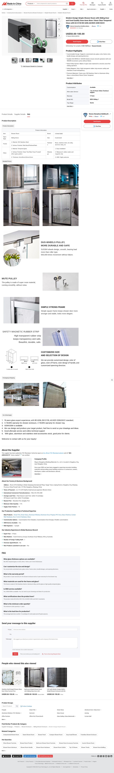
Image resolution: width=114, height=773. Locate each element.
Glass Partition (66, 515)
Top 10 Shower (73, 747)
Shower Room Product (26, 743)
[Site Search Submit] (72, 3)
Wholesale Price (67, 761)
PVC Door (58, 515)
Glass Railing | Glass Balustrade (65, 716)
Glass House (60, 713)
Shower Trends (85, 747)
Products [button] (30, 4)
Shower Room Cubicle (60, 747)
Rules (111, 9)
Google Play (17, 756)
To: (11, 634)
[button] (67, 3)
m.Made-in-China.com (61, 763)
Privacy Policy (84, 767)
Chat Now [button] (102, 42)
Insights (94, 761)
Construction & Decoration (14, 13)
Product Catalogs (27, 706)
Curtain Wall (88, 716)
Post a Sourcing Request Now (51, 654)
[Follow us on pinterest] (109, 756)
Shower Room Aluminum (10, 747)
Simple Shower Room (50, 13)
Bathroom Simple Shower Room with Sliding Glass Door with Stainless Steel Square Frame (33, 691)
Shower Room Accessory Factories (68, 743)
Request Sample (96, 46)
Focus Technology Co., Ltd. (44, 767)
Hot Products (21, 761)
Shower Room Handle (27, 747)
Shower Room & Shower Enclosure (33, 13)
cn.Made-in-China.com (73, 763)
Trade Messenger (30, 756)
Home (3, 13)
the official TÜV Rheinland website (53, 453)
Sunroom (31, 713)
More (3, 750)
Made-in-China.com (49, 763)
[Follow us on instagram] (103, 756)
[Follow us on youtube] (106, 756)
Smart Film (17, 515)
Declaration (75, 767)
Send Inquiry (77, 41)
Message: (9, 639)
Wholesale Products (57, 761)
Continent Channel (77, 761)
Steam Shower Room (28, 734)
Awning (87, 713)
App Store (6, 756)
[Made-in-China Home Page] (11, 4)
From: (10, 629)
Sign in (110, 5)
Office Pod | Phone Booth (36, 716)
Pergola (52, 515)
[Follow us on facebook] (98, 756)
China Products (29, 761)
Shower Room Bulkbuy (99, 747)
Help (81, 9)
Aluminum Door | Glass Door (92, 710)
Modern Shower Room (64, 13)
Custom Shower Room (88, 743)
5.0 (91, 116)
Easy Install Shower (71, 734)
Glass (29, 517)
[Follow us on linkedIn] (111, 756)
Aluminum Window (34, 515)
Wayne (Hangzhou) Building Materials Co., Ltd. (80, 26)
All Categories (8, 9)
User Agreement (67, 767)
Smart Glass (24, 515)
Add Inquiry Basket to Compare (32, 66)
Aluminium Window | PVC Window (11, 713)
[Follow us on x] (101, 756)
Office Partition (6, 716)
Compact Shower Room (55, 734)
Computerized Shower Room (11, 734)
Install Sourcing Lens (46, 756)
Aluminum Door (45, 515)
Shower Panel (42, 734)
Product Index (87, 761)
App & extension (91, 9)
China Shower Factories (9, 743)
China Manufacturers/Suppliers (42, 761)
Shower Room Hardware (43, 747)
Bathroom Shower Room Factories (45, 743)
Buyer (73, 9)
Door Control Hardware (20, 517)
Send (15, 654)
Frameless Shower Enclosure (89, 734)
